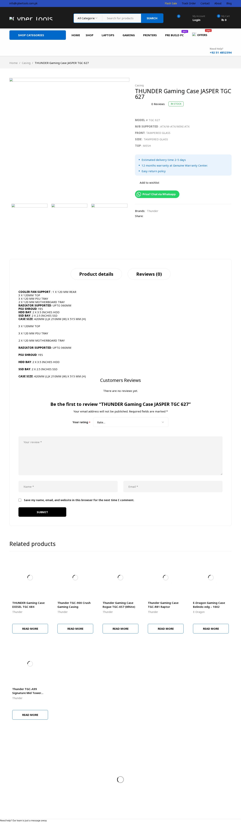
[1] (69, 138)
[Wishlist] (147, 182)
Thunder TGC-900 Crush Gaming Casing (74, 605)
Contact (205, 3)
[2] (69, 222)
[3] (109, 222)
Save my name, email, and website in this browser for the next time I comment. (79, 500)
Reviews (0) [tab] (149, 274)
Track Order (189, 3)
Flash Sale (171, 3)
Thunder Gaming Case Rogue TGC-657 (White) (119, 605)
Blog (229, 3)
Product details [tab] (96, 274)
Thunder (152, 211)
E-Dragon (199, 612)
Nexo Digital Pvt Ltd (144, 812)
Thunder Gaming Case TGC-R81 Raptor (163, 605)
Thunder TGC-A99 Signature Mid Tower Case (26, 693)
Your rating (81, 422)
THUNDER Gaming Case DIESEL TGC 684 (28, 605)
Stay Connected (170, 750)
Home (13, 63)
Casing (26, 63)
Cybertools (20, 812)
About (218, 3)
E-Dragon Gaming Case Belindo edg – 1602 (209, 605)
